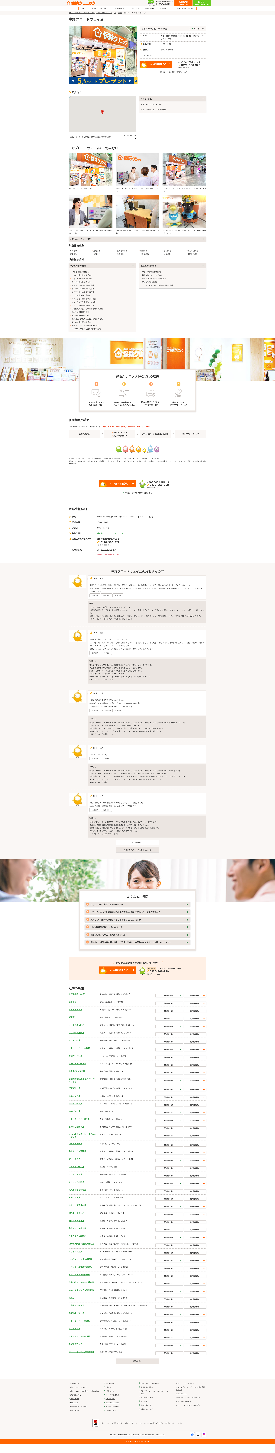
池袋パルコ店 (74, 1111)
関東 (115, 13)
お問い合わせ (110, 1391)
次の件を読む (137, 842)
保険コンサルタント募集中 (150, 1383)
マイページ (183, 8)
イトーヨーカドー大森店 (79, 1321)
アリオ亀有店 (74, 1328)
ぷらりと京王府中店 (77, 1205)
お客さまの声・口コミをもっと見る (137, 850)
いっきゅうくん (181, 1393)
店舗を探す (137, 1361)
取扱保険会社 (119, 8)
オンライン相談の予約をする (202, 3)
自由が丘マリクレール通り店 (81, 1282)
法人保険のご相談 (147, 1397)
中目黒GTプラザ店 (77, 1071)
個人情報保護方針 (124, 1434)
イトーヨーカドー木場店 (79, 1048)
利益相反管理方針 (148, 1434)
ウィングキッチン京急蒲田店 (81, 1352)
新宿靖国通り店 (75, 1344)
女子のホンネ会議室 (112, 1403)
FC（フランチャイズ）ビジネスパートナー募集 (155, 1392)
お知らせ (109, 1387)
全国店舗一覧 (74, 1383)
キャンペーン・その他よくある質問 (188, 1405)
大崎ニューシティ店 (77, 1063)
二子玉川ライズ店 (76, 1305)
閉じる (172, 99)
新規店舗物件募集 (147, 1387)
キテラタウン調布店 (77, 1236)
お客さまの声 (149, 8)
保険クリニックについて (100, 8)
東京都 (120, 13)
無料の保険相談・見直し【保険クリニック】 (82, 13)
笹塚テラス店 (74, 1096)
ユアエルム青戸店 (76, 1167)
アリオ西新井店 (75, 1251)
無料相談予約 (194, 995)
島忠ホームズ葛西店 (77, 1151)
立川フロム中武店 (76, 1182)
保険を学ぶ (74, 1403)
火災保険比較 (110, 1399)
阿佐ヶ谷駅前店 (75, 1103)
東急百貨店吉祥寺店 (77, 1190)
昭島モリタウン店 (76, 1213)
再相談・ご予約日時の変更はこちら (174, 72)
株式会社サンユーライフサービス (110, 533)
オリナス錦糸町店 (76, 1025)
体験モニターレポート (148, 1409)
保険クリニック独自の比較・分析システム (84, 1391)
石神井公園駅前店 (76, 1127)
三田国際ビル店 (75, 1009)
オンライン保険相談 (112, 1406)
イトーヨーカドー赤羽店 (79, 1119)
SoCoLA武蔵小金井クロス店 (81, 1244)
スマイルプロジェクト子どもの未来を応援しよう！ (190, 1388)
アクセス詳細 (199, 29)
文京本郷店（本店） (77, 994)
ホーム (84, 8)
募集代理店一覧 (146, 1405)
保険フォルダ (74, 1410)
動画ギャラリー (111, 1410)
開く (137, 239)
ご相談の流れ (134, 8)
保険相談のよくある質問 (78, 1406)
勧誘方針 (136, 1434)
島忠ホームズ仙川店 (77, 1228)
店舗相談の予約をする (183, 3)
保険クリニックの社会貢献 (185, 1383)
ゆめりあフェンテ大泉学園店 (81, 1290)
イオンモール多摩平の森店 (80, 1267)
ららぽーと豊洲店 (76, 1033)
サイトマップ (160, 1434)
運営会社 (144, 1401)
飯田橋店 (72, 1002)
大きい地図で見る (129, 135)
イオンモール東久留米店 (79, 1274)
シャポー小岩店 (75, 1143)
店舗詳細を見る (168, 995)
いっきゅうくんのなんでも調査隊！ (188, 1397)
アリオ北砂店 (74, 1040)
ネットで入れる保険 (112, 1395)
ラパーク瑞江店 (75, 1174)
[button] (102, 112)
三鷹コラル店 (74, 1197)
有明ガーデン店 (75, 1056)
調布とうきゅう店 (76, 1221)
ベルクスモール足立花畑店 (80, 1259)
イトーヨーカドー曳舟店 (79, 1336)
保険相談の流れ (75, 1395)
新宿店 (72, 1017)
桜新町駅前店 (74, 1088)
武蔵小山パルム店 (76, 1313)
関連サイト (164, 8)
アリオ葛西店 (74, 1159)
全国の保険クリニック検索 (104, 13)
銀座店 (72, 1298)
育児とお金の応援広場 (183, 1401)
